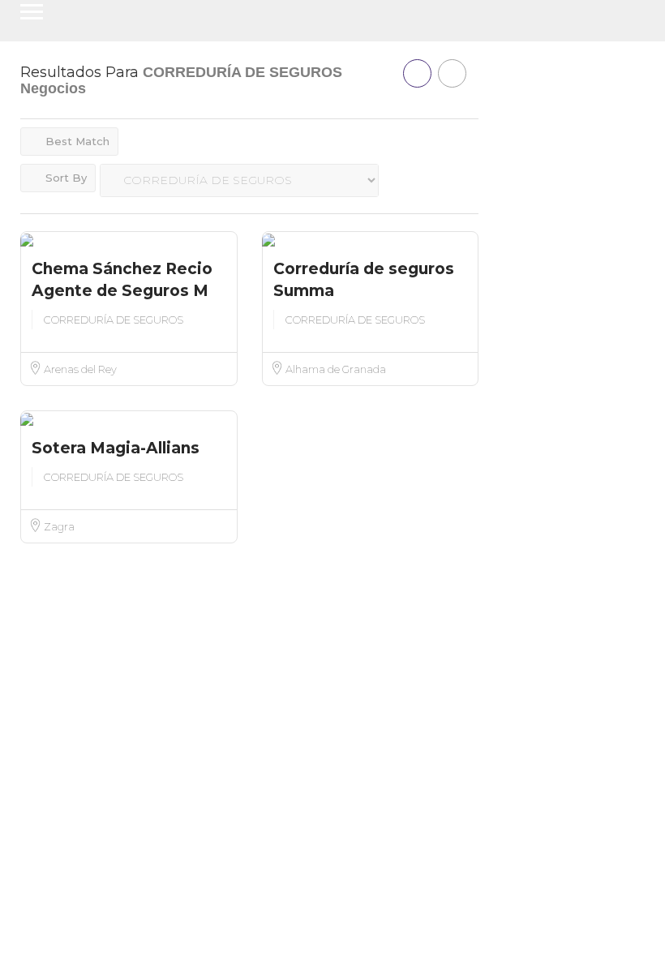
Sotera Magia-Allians (116, 448)
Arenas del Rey (79, 369)
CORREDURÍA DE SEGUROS (113, 319)
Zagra (58, 526)
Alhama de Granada (334, 369)
